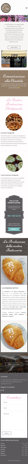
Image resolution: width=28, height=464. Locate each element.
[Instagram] (3, 390)
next (23, 333)
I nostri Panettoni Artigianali (9, 175)
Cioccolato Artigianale (7, 133)
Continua (14, 47)
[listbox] (14, 18)
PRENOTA (14, 229)
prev (4, 333)
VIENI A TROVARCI (14, 364)
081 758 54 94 (14, 216)
